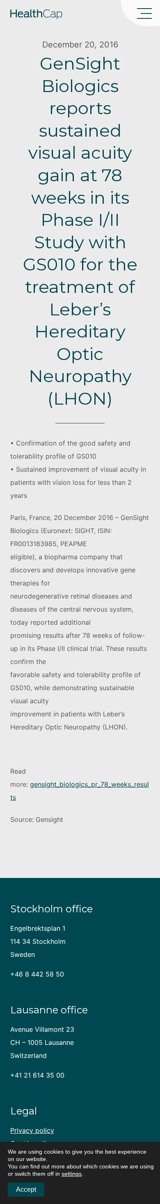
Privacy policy (32, 1130)
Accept (26, 1189)
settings (72, 1173)
